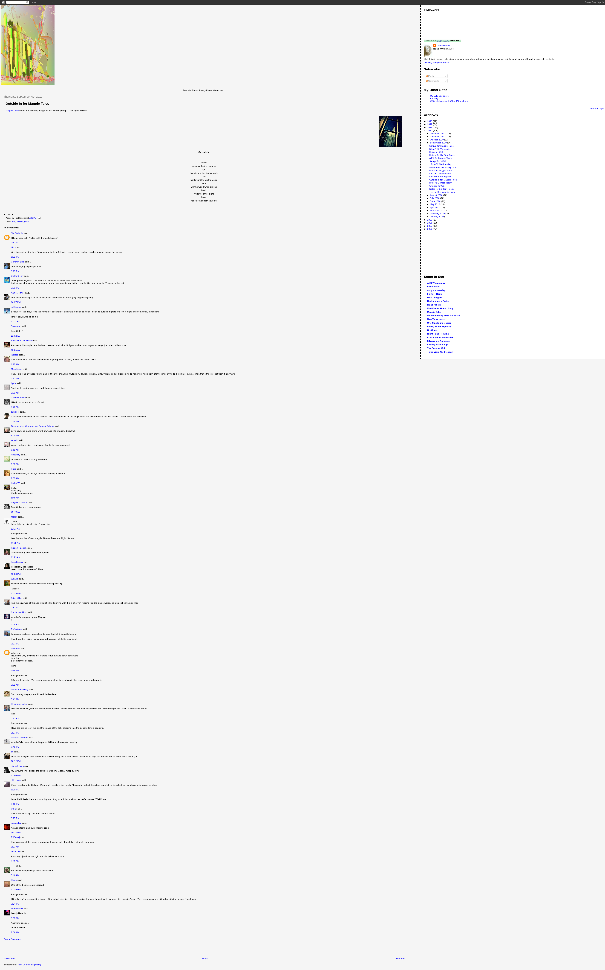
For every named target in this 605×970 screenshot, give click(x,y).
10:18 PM (16, 832)
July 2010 (435, 198)
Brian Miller (16, 598)
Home (205, 958)
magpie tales (17, 221)
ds (12, 751)
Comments (433, 81)
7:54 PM (15, 904)
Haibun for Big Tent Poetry (442, 155)
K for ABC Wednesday (440, 149)
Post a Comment (12, 939)
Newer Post (9, 958)
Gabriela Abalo (18, 397)
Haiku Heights (434, 297)
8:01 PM (15, 257)
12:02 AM (15, 336)
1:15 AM (15, 364)
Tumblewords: (443, 45)
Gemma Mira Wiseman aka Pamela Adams (32, 426)
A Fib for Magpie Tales (440, 158)
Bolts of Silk (433, 286)
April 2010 (435, 207)
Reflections (16, 629)
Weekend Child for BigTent (442, 167)
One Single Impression (439, 323)
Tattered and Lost (20, 737)
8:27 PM (15, 271)
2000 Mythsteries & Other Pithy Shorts (449, 101)
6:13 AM (15, 450)
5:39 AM (15, 861)
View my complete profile (436, 62)
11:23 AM (15, 557)
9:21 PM (15, 288)
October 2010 (437, 139)
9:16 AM (15, 670)
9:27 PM (15, 818)
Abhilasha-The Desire (22, 340)
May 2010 (435, 204)
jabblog (14, 354)
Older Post (400, 958)
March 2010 (436, 210)
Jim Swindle (17, 233)
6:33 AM (15, 464)
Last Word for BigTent (440, 176)
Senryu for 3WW (437, 161)
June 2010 (435, 201)
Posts (431, 76)
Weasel (14, 578)
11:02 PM (15, 321)
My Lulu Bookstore (439, 96)
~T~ (13, 866)
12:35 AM (15, 350)
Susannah (16, 326)
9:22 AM (15, 685)
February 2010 (437, 213)
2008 (430, 222)
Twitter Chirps (597, 108)
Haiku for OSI (436, 152)
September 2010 (438, 142)
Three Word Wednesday (440, 352)
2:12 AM (15, 378)
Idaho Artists (434, 304)
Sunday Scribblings (437, 344)
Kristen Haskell (18, 548)
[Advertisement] (38, 950)
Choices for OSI (437, 186)
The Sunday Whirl (436, 348)
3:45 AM (15, 407)
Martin (14, 517)
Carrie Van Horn (19, 612)
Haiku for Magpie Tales (440, 170)
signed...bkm (17, 766)
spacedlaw (16, 823)
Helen (14, 880)
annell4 (14, 440)
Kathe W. (15, 483)
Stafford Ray (17, 276)
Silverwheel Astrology (438, 341)
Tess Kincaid (17, 562)
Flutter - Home (434, 294)
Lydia (13, 383)
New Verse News (436, 319)
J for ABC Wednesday (440, 164)
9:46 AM (15, 875)
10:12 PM (16, 761)
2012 (430, 124)
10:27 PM (16, 302)
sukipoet (15, 412)
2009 (430, 219)
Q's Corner (432, 330)
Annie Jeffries (18, 292)
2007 (430, 226)
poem (26, 221)
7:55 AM (15, 478)
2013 (430, 121)
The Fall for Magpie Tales (442, 192)
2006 (430, 229)
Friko (13, 469)
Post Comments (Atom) (29, 964)
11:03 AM (15, 528)
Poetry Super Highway (439, 326)
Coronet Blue (17, 261)
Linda (14, 247)
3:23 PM (15, 718)
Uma (13, 808)
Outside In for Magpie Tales (27, 103)
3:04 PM (15, 624)
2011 (430, 127)
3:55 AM (15, 421)
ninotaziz (15, 851)
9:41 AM (15, 699)
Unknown (15, 648)
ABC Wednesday (436, 283)
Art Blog (434, 98)
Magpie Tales (12, 110)
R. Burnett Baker (19, 704)
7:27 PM (15, 643)
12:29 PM (16, 593)
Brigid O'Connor (19, 502)
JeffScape (16, 307)
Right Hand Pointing (438, 333)
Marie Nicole (17, 908)
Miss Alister (16, 369)
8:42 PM (15, 747)
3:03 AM (15, 393)
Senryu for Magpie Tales (441, 146)
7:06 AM (15, 932)
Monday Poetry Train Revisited (443, 315)
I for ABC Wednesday (440, 173)
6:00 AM (15, 435)
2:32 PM (15, 607)
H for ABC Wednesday (440, 182)
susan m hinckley (19, 689)
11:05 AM (15, 543)
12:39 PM (16, 889)
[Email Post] (38, 218)
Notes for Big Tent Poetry (441, 189)
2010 (430, 130)
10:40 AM (15, 512)
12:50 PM (16, 775)
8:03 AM (15, 918)
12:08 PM (16, 574)
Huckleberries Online (438, 301)
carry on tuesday (436, 290)
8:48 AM (15, 497)
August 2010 (436, 195)
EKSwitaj (15, 837)
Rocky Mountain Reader (440, 337)
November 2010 (438, 136)
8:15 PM (15, 804)
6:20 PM (15, 789)
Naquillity (15, 454)
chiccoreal (16, 780)
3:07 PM (15, 732)
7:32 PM (15, 242)
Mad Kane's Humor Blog (440, 308)
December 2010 (438, 133)
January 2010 (437, 216)
